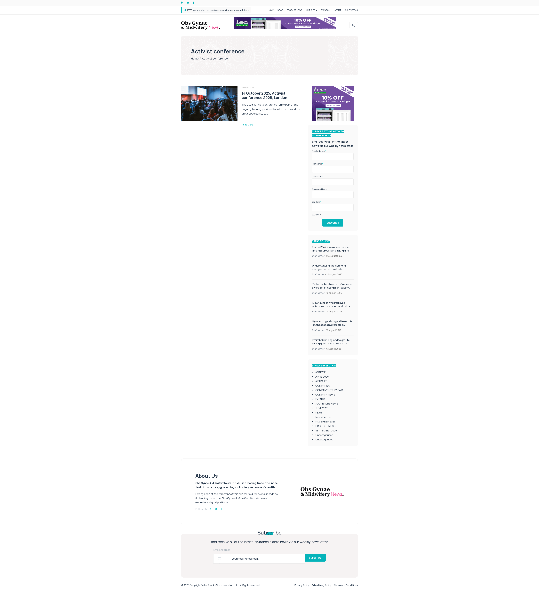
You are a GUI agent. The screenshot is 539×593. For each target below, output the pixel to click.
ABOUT (337, 10)
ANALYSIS (320, 372)
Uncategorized (324, 439)
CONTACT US (351, 10)
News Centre (323, 417)
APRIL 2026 (322, 376)
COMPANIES (322, 385)
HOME (271, 10)
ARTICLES (310, 10)
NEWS (280, 10)
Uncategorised (324, 435)
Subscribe (332, 222)
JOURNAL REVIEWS (326, 403)
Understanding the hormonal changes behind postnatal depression (329, 269)
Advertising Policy (321, 585)
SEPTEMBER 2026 (326, 430)
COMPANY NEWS (325, 394)
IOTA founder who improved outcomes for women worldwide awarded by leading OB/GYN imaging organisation (242, 10)
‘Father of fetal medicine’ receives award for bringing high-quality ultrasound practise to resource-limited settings (332, 289)
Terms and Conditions (346, 585)
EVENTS (324, 10)
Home (195, 58)
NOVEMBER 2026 (325, 421)
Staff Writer (318, 255)
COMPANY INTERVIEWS (329, 390)
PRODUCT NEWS (294, 10)
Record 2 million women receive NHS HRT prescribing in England (330, 248)
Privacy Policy (301, 585)
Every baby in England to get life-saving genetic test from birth (331, 341)
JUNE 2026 (321, 408)
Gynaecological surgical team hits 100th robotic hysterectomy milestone (332, 325)
